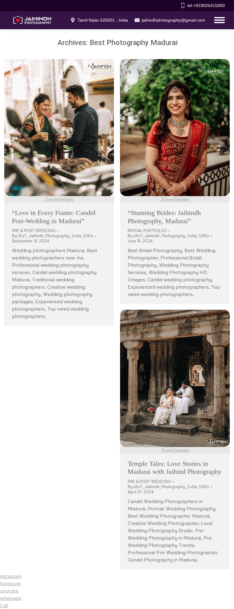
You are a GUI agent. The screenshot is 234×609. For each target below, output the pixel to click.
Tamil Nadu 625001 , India (102, 20)
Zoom (51, 199)
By (52, 235)
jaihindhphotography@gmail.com (173, 20)
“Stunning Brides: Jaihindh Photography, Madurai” (164, 216)
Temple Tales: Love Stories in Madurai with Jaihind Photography (175, 467)
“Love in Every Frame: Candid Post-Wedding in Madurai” (53, 216)
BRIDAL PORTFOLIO (147, 230)
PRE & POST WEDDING (33, 230)
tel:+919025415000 (206, 5)
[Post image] (59, 127)
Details (65, 199)
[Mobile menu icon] (218, 20)
